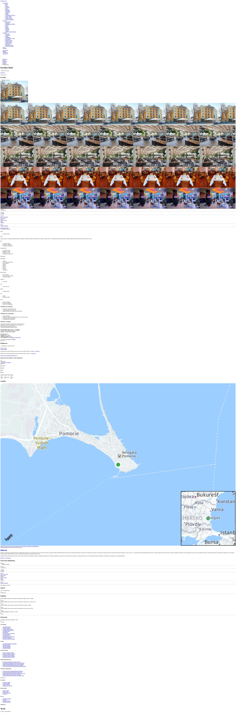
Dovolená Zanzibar (6, 646)
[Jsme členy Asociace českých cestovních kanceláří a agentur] (1, 709)
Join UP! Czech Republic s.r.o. (11, 325)
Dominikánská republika (10, 24)
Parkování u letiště (6, 682)
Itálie (6, 5)
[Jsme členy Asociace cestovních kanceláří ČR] (4, 709)
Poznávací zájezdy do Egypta (8, 657)
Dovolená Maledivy (7, 647)
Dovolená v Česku (9, 45)
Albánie (6, 13)
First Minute (7, 37)
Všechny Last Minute (9, 19)
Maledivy (7, 28)
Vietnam (7, 30)
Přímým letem (8, 21)
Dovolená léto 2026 (7, 635)
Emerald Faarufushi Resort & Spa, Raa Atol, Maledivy (13, 664)
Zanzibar (7, 25)
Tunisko (7, 14)
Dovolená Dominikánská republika (10, 643)
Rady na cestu (5, 691)
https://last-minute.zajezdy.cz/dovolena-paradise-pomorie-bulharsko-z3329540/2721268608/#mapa (19, 546)
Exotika (6, 36)
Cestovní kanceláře (6, 692)
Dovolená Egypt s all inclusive (9, 636)
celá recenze (37, 351)
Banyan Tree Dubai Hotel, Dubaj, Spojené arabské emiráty (14, 666)
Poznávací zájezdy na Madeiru (9, 639)
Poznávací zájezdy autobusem (9, 633)
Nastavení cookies (6, 700)
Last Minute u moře (7, 626)
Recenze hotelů (6, 690)
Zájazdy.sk (5, 693)
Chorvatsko (7, 10)
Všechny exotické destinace (10, 31)
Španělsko (7, 7)
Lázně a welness (8, 41)
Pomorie (4, 62)
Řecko (6, 4)
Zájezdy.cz (5, 59)
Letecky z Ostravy (9, 18)
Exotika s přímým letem (7, 629)
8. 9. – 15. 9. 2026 (4, 217)
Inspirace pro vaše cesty (7, 685)
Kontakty (5, 699)
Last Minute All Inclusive (10, 15)
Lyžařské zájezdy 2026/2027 (8, 630)
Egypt (6, 8)
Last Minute (7, 35)
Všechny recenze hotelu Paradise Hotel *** (8, 355)
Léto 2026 (7, 34)
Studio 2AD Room (4, 225)
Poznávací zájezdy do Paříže (8, 654)
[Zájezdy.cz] (3, 1)
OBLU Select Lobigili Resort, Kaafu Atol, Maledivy (13, 665)
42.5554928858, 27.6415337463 (14, 337)
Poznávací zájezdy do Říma (8, 652)
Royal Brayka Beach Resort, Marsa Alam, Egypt (12, 672)
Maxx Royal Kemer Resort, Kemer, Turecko (11, 661)
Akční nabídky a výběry (10, 38)
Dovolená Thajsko (6, 644)
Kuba (6, 26)
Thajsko (7, 27)
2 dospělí (2, 213)
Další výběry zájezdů (9, 46)
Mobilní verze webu (7, 702)
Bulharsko (7, 9)
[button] (5, 3)
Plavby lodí (7, 43)
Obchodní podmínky (7, 698)
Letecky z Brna (8, 17)
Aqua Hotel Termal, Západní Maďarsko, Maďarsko (13, 671)
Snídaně (2, 222)
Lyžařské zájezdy (8, 42)
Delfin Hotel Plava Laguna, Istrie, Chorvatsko (12, 674)
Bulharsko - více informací (5, 558)
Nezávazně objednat (4, 228)
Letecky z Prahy (8, 16)
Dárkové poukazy (6, 684)
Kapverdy (7, 22)
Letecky (3, 220)
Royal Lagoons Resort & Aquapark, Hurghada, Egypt (13, 675)
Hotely (4, 60)
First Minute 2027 (6, 631)
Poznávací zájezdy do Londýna (9, 653)
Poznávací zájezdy (9, 40)
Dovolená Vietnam (6, 648)
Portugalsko (7, 11)
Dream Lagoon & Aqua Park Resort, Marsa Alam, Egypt (14, 673)
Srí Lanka (7, 29)
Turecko (7, 6)
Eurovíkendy (7, 39)
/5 (1, 72)
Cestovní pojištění (6, 683)
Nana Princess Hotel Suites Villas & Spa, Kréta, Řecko (13, 663)
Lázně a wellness (6, 634)
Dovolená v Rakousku (7, 637)
